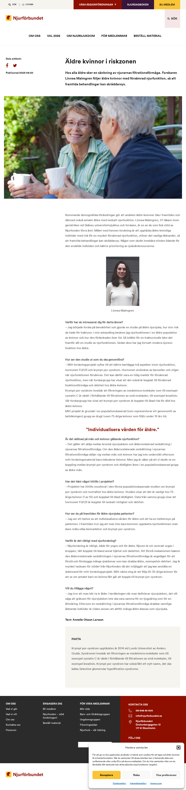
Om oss (10, 719)
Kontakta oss (13, 724)
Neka (136, 775)
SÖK (14, 4)
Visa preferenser (166, 775)
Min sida (85, 709)
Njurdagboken (138, 4)
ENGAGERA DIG (52, 703)
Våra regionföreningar (96, 4)
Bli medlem (167, 4)
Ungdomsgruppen (90, 719)
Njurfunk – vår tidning (92, 730)
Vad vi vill (11, 714)
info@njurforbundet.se (149, 716)
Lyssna (29, 4)
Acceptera (106, 775)
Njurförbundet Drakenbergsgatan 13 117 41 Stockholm (148, 724)
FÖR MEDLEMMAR (114, 36)
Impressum (156, 783)
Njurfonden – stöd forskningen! (53, 716)
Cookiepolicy (119, 783)
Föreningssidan (88, 724)
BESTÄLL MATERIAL (147, 36)
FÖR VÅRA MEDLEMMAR (95, 703)
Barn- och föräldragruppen (95, 714)
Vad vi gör (11, 709)
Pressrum (11, 730)
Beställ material (52, 723)
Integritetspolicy (138, 783)
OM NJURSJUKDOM (81, 36)
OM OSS (35, 36)
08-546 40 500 (144, 710)
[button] (178, 747)
